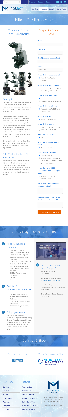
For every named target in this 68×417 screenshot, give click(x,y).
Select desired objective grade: (49, 75)
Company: (41, 49)
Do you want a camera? (46, 134)
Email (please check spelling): (49, 58)
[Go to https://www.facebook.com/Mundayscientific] (14, 361)
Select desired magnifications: (49, 85)
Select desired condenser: (47, 106)
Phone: (40, 66)
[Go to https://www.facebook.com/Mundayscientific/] (57, 2)
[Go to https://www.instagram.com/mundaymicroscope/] (61, 2)
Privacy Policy (58, 405)
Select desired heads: (46, 124)
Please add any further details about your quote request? (49, 199)
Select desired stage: (45, 116)
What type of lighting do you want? (48, 143)
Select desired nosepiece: (47, 96)
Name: (40, 41)
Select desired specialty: (47, 152)
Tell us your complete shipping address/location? (49, 185)
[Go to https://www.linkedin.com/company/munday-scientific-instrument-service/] (64, 2)
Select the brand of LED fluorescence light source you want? (49, 170)
